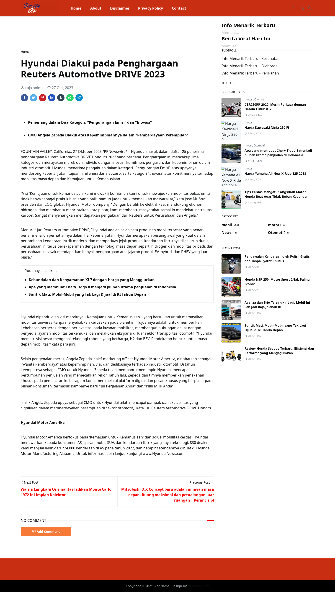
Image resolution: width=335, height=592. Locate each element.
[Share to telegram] (79, 97)
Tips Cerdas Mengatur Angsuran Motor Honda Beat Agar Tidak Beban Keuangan (276, 194)
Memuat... (230, 32)
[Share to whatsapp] (70, 97)
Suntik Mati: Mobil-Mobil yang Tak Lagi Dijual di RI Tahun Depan (87, 294)
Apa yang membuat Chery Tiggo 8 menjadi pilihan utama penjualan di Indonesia (102, 287)
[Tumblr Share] (60, 97)
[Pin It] (42, 97)
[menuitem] (76, 8)
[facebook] (293, 8)
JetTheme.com (198, 586)
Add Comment (48, 531)
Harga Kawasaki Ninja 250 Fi (267, 127)
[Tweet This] (33, 97)
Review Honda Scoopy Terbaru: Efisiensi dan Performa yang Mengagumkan (279, 350)
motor (249, 99)
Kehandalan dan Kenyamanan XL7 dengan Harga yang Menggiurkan (92, 279)
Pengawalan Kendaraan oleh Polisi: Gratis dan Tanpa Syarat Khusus (277, 258)
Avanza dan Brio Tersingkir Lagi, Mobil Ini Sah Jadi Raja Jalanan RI (277, 304)
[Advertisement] (104, 32)
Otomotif (259, 99)
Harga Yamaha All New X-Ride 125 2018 (275, 173)
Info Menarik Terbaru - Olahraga (250, 65)
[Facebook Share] (24, 97)
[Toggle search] (310, 8)
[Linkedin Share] (51, 97)
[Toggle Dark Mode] (302, 8)
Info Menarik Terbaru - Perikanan (250, 73)
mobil (248, 145)
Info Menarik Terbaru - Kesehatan (251, 58)
